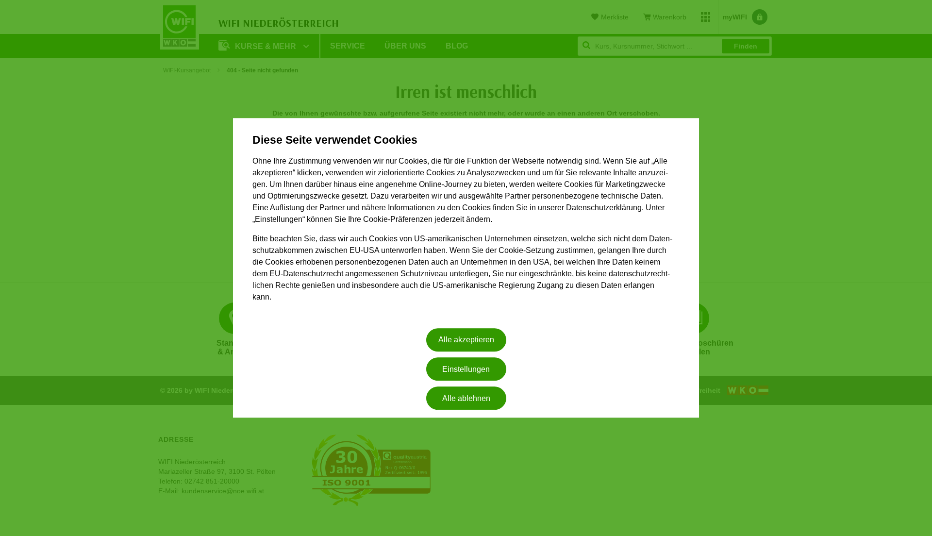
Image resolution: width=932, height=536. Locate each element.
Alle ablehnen (466, 398)
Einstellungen (466, 369)
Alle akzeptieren (466, 340)
